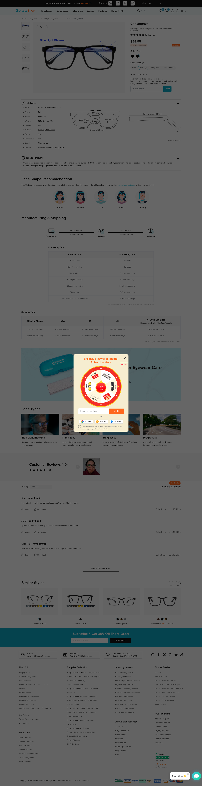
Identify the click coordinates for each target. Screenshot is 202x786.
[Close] (125, 358)
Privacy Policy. (103, 429)
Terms (124, 364)
